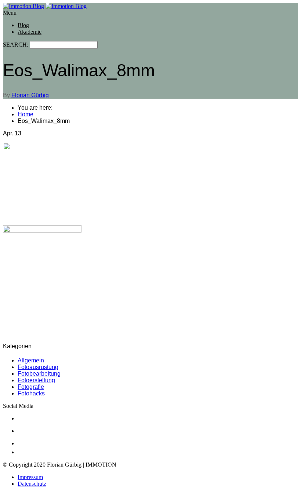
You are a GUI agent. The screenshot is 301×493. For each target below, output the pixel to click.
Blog (23, 25)
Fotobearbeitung (39, 373)
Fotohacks (31, 393)
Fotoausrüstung (38, 367)
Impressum (30, 477)
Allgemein (31, 360)
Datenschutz (32, 484)
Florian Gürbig (30, 95)
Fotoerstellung (36, 380)
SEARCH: (16, 44)
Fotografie (31, 387)
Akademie (29, 32)
